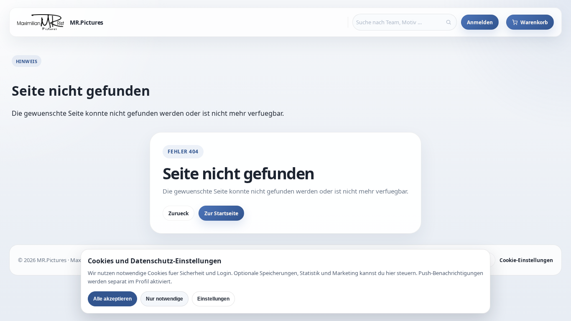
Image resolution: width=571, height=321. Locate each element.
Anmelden (480, 22)
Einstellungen (213, 299)
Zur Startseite (221, 213)
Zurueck (178, 213)
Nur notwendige (164, 299)
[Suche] (448, 22)
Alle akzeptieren (112, 299)
